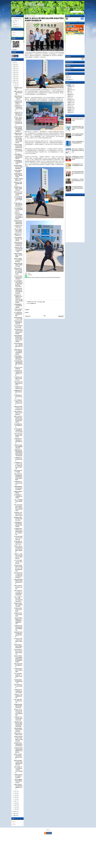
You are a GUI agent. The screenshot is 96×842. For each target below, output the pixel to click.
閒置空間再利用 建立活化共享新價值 (18, 686)
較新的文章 (28, 316)
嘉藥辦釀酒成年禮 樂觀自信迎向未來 (18, 392)
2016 (14, 68)
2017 (14, 70)
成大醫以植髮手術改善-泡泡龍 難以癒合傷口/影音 (18, 205)
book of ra (48, 829)
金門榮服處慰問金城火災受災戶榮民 (18, 123)
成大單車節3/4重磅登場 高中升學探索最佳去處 (18, 538)
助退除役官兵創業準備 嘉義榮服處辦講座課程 (18, 447)
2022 (14, 80)
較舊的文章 (61, 316)
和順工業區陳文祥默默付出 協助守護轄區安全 (18, 413)
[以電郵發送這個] (39, 302)
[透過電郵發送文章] (38, 301)
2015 (14, 66)
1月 (15, 84)
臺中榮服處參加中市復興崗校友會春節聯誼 (18, 496)
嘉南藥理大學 (16, 26)
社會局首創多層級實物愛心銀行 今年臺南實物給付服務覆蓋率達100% (18, 620)
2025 (14, 813)
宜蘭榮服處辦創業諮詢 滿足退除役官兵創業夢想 (18, 488)
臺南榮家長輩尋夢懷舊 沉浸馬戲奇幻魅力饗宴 (18, 605)
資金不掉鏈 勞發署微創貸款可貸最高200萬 (18, 435)
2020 (14, 76)
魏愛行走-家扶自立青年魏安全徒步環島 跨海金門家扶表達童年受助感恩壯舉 (18, 419)
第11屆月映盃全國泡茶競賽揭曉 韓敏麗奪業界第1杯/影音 (78, 173)
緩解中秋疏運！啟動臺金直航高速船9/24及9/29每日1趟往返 (78, 150)
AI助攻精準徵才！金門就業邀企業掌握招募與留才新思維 (78, 181)
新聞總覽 (69, 85)
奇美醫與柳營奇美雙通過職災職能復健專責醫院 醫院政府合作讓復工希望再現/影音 (18, 452)
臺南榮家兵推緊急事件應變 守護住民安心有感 (18, 519)
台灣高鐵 (15, 20)
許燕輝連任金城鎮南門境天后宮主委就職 (18, 610)
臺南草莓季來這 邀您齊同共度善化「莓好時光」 (18, 98)
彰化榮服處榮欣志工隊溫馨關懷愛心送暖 (18, 162)
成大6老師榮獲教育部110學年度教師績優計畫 (18, 210)
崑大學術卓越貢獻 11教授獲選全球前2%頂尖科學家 (18, 430)
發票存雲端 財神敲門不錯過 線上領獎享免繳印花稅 (18, 408)
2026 (14, 815)
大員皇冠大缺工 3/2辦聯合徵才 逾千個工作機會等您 (18, 114)
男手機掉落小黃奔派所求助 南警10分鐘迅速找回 (18, 719)
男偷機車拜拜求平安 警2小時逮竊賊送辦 (18, 615)
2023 (14, 82)
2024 (14, 811)
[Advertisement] (77, 44)
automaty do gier (14, 0)
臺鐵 (14, 22)
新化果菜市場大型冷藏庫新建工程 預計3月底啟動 (18, 691)
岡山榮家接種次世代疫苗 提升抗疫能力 (18, 483)
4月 (15, 793)
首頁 (13, 12)
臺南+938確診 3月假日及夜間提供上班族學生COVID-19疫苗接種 (18, 769)
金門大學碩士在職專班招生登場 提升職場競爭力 (18, 278)
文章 (15, 32)
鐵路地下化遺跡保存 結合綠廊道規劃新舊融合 (18, 260)
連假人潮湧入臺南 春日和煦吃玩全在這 (18, 701)
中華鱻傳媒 (34, 4)
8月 (15, 801)
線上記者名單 (32, 12)
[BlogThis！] (41, 302)
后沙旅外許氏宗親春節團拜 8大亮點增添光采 (18, 102)
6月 (15, 797)
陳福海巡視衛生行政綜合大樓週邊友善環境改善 (18, 646)
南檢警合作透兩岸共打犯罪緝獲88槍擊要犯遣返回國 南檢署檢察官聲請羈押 (18, 658)
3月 (15, 791)
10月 (15, 805)
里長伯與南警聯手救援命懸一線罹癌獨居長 (18, 239)
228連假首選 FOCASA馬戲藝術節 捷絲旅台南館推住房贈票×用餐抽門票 (18, 215)
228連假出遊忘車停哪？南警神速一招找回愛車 (18, 776)
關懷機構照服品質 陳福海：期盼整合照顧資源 (18, 189)
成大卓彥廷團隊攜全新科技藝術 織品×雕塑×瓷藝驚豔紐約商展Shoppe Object (18, 283)
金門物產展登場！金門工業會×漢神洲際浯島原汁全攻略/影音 (78, 158)
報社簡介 (18, 12)
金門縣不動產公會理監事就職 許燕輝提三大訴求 (18, 543)
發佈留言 (27, 312)
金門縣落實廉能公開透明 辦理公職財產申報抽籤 (18, 358)
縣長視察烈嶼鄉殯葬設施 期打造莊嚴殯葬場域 (18, 730)
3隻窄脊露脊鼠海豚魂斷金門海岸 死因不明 (18, 383)
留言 (15, 35)
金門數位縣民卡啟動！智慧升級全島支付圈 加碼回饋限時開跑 (78, 128)
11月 (15, 807)
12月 (15, 809)
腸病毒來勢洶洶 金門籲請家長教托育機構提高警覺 (18, 222)
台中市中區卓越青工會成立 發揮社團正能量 (18, 562)
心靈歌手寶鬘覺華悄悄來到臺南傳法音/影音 (18, 781)
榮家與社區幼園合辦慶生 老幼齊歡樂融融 (18, 255)
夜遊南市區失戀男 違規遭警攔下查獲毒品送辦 (18, 322)
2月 (15, 86)
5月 (15, 795)
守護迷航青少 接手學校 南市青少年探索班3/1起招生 (18, 514)
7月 (15, 799)
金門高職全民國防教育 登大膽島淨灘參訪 (18, 670)
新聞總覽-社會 (33, 303)
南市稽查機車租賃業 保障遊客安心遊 (18, 426)
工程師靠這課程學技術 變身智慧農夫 (18, 151)
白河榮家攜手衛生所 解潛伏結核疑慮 (18, 459)
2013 (14, 62)
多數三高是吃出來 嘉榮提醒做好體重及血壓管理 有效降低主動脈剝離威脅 (18, 476)
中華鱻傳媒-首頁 (17, 18)
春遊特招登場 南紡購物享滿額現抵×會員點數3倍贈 (18, 244)
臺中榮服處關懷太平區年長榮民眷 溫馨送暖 (18, 306)
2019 (14, 74)
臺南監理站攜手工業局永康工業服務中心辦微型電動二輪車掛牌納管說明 (18, 271)
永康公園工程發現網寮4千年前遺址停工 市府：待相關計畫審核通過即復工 (18, 568)
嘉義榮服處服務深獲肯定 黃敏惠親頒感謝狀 (18, 175)
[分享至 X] (42, 302)
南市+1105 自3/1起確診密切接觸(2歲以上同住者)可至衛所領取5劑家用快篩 (18, 507)
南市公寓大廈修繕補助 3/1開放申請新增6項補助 (18, 231)
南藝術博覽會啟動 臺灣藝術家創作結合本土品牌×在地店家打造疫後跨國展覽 (18, 338)
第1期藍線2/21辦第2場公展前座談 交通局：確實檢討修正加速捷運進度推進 (18, 139)
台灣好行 (15, 24)
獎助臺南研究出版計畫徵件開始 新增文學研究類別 (18, 744)
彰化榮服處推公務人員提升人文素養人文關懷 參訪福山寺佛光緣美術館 (18, 465)
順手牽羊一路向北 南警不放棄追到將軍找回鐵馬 (18, 119)
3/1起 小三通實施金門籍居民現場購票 (18, 501)
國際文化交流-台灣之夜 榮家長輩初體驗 (18, 93)
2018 (14, 72)
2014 (14, 64)
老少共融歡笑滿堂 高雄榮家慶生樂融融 (18, 314)
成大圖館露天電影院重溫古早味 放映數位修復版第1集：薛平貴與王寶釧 (18, 531)
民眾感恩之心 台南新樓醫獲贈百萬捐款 (18, 696)
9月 (15, 803)
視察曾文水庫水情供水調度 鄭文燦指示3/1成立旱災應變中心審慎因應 (18, 549)
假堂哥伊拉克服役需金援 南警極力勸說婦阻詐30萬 (18, 146)
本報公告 (25, 12)
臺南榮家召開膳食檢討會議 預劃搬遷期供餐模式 (18, 167)
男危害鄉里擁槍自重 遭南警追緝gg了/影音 (18, 681)
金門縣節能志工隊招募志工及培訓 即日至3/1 (18, 379)
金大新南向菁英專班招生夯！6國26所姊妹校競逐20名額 (77, 188)
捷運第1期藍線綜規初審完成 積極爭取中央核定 (18, 265)
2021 (14, 78)
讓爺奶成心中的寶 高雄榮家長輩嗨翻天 (18, 184)
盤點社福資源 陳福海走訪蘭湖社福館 (18, 665)
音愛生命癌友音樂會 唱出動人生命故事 (18, 587)
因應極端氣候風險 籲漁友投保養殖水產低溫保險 (18, 706)
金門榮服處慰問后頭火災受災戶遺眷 (18, 397)
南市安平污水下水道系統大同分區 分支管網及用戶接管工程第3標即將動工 (18, 712)
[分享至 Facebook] (44, 302)
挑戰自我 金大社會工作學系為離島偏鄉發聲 (18, 193)
